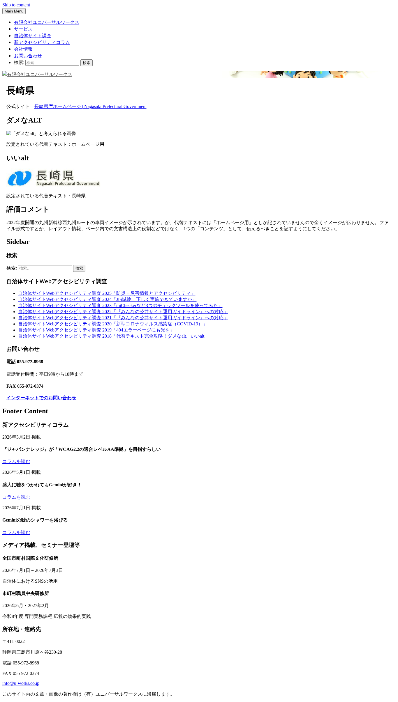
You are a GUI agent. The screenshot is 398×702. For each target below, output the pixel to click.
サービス (23, 29)
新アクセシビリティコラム (42, 42)
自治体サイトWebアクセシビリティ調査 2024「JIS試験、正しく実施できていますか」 (107, 299)
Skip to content (16, 4)
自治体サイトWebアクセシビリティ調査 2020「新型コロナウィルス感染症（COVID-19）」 (112, 323)
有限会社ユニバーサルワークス (46, 22)
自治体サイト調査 (32, 35)
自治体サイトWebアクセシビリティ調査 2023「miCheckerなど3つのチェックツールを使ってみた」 (120, 305)
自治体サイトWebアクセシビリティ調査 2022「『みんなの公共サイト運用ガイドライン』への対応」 (123, 311)
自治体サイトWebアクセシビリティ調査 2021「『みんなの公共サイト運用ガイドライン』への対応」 (123, 317)
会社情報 (23, 49)
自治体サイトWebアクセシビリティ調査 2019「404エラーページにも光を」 (96, 329)
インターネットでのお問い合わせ (41, 397)
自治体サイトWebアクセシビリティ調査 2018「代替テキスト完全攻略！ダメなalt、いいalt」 (113, 336)
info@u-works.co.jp (20, 683)
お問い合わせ (28, 55)
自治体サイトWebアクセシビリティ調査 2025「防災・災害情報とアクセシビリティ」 (107, 293)
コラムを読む (16, 461)
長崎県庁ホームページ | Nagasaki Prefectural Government (90, 106)
